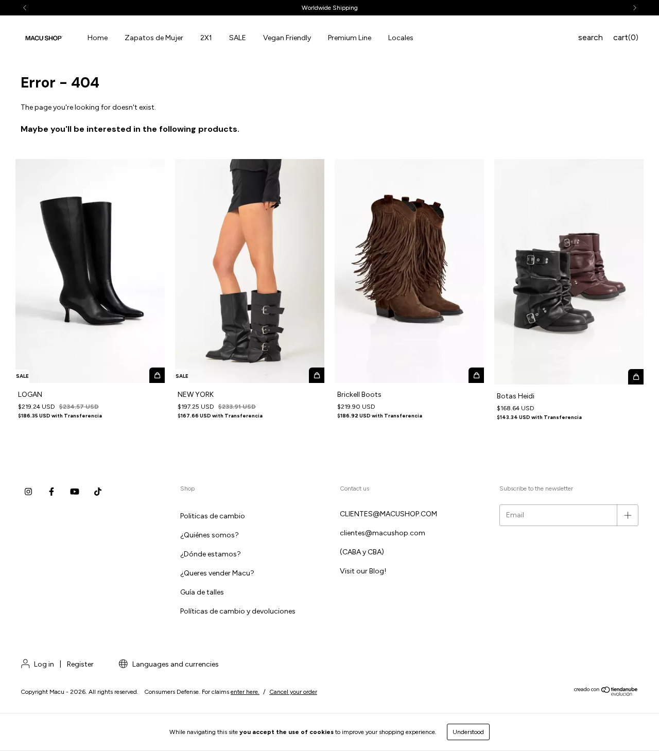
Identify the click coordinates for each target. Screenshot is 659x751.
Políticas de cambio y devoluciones (238, 611)
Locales (400, 37)
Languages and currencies (175, 664)
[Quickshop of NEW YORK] (316, 375)
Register (80, 664)
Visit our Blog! (363, 571)
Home (98, 37)
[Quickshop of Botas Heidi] (636, 377)
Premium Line (349, 37)
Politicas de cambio (212, 516)
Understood (468, 732)
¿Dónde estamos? (210, 554)
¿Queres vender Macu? (217, 573)
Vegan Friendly (287, 37)
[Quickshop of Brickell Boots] (476, 375)
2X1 (206, 37)
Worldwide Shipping (330, 7)
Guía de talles (202, 592)
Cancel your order (293, 691)
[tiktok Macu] (98, 491)
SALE (237, 37)
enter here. (245, 691)
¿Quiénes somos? (209, 535)
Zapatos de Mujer (154, 37)
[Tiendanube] (606, 693)
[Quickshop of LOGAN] (157, 375)
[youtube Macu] (74, 491)
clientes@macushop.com (382, 533)
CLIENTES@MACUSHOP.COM (388, 514)
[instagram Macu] (28, 491)
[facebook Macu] (51, 491)
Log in (44, 664)
